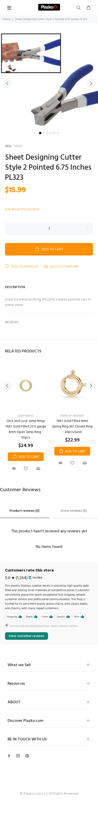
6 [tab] (58, 133)
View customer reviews (26, 636)
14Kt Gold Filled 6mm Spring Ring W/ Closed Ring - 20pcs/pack (72, 426)
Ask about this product (22, 209)
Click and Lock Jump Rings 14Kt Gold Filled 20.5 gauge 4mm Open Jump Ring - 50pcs (25, 429)
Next (90, 83)
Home (6, 19)
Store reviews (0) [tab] (74, 511)
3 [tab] (47, 133)
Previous (7, 83)
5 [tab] (54, 133)
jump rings (26, 415)
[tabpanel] (49, 80)
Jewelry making (72, 415)
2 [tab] (43, 133)
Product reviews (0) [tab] (24, 511)
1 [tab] (40, 133)
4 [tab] (51, 133)
